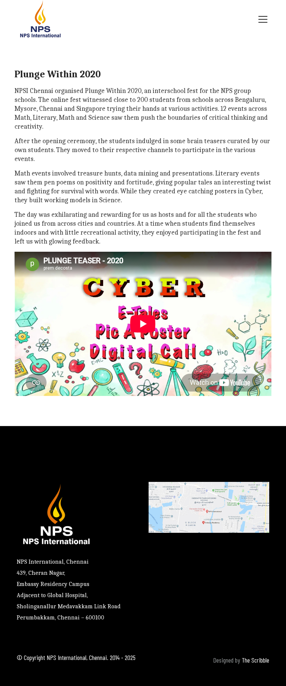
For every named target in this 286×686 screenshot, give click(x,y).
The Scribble (255, 660)
